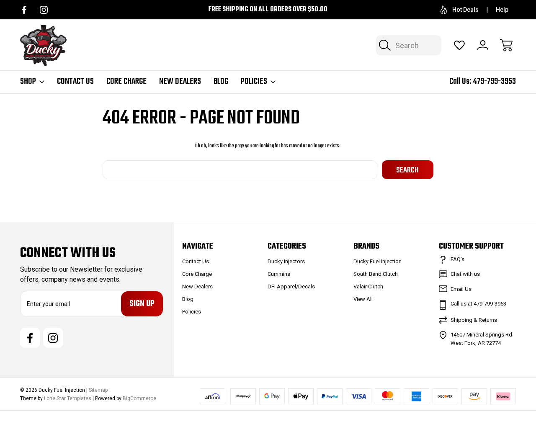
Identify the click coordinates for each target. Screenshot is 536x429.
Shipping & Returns (474, 320)
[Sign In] (482, 45)
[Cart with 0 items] (506, 45)
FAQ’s (457, 259)
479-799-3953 (494, 81)
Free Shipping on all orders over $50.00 (268, 9)
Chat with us (465, 274)
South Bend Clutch (375, 274)
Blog (221, 81)
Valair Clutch (368, 286)
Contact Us (75, 81)
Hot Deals (465, 9)
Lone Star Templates (67, 398)
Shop (28, 81)
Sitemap (98, 390)
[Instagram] (44, 10)
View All (363, 299)
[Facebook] (24, 10)
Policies (254, 81)
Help (502, 9)
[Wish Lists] (459, 45)
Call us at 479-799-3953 (478, 304)
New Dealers (180, 81)
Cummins (279, 274)
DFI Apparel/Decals (291, 286)
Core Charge (126, 81)
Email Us (461, 289)
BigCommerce (139, 398)
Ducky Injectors (286, 261)
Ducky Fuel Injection (377, 261)
